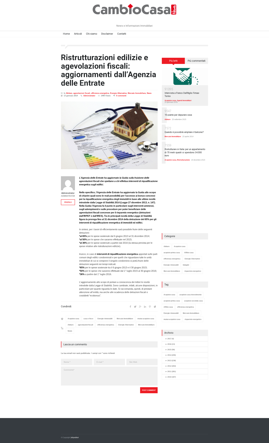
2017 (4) (169, 339)
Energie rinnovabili (105, 319)
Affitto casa (188, 253)
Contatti (121, 33)
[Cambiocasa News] (134, 17)
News (149, 93)
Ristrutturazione (183, 160)
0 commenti (121, 96)
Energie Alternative (118, 93)
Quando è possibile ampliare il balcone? (184, 132)
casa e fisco (88, 319)
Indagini (186, 265)
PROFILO (68, 202)
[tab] (173, 62)
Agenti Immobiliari (184, 100)
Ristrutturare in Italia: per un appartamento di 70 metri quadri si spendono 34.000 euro (185, 152)
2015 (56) (170, 350)
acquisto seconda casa (193, 301)
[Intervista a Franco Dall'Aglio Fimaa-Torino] (185, 76)
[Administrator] (68, 183)
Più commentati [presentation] (196, 60)
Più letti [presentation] (173, 60)
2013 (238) (170, 361)
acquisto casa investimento (190, 295)
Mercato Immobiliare (137, 93)
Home (66, 33)
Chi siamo (91, 33)
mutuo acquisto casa (145, 319)
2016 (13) (170, 344)
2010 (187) (170, 377)
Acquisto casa (73, 319)
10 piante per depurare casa (178, 115)
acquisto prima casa (172, 253)
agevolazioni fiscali (81, 93)
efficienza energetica (100, 93)
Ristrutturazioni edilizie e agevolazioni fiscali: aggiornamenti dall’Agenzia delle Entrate (108, 70)
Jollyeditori (74, 438)
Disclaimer (107, 33)
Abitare (69, 93)
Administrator (89, 96)
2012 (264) (170, 366)
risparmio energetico (192, 271)
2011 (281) (170, 371)
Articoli (78, 33)
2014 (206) (170, 355)
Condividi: (66, 306)
